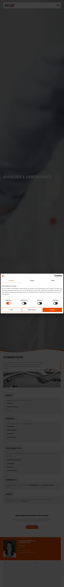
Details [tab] (32, 280)
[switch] (24, 303)
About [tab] (53, 280)
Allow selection (32, 309)
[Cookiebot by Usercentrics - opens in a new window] (55, 276)
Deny (11, 309)
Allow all (52, 309)
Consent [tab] (11, 280)
